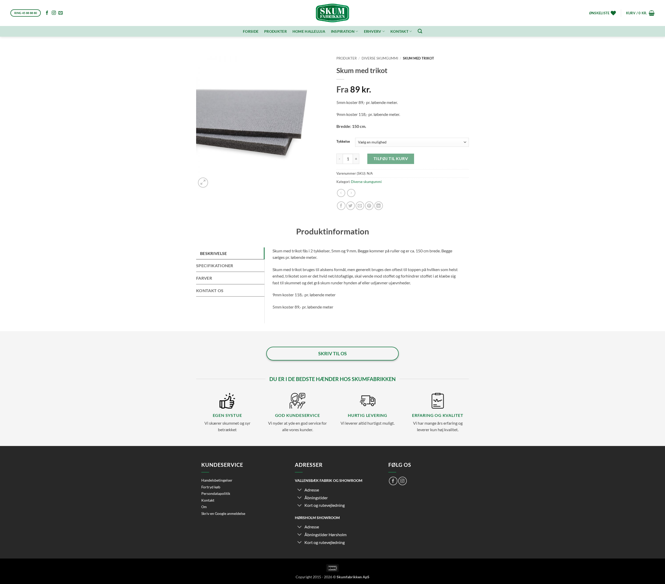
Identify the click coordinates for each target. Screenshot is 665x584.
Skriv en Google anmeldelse (223, 513)
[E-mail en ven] (360, 205)
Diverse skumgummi (380, 58)
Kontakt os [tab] (209, 290)
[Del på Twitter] (350, 205)
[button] (640, 13)
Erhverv (372, 31)
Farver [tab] (204, 277)
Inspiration (343, 31)
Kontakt (399, 31)
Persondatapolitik (215, 493)
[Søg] (420, 31)
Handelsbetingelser (216, 480)
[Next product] (341, 193)
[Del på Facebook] (341, 205)
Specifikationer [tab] (214, 265)
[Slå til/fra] (299, 490)
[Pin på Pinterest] (369, 205)
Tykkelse (343, 141)
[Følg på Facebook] (47, 13)
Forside (250, 31)
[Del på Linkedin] (378, 205)
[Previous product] (351, 193)
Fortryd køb (210, 487)
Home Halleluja (308, 31)
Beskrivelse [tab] (213, 253)
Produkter (275, 31)
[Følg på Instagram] (54, 13)
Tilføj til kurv (391, 158)
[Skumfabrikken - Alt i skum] (332, 13)
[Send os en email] (60, 13)
